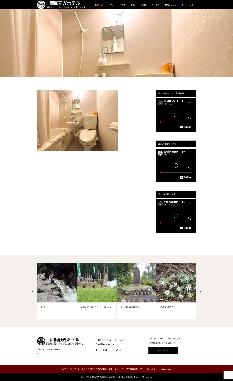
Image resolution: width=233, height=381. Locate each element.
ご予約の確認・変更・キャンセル (110, 369)
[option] (57, 291)
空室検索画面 (132, 369)
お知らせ (99, 5)
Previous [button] (32, 292)
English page (166, 369)
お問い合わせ (163, 350)
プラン (111, 5)
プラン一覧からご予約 (83, 369)
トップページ (66, 369)
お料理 (122, 5)
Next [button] (200, 292)
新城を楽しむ (170, 5)
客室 (133, 5)
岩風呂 (143, 5)
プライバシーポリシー (149, 369)
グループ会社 (187, 5)
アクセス (155, 5)
